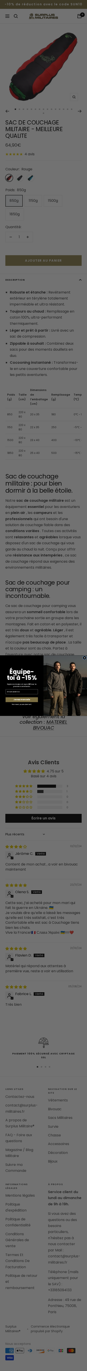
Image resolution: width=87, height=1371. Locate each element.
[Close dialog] (84, 657)
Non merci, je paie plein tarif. (22, 704)
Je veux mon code (22, 699)
